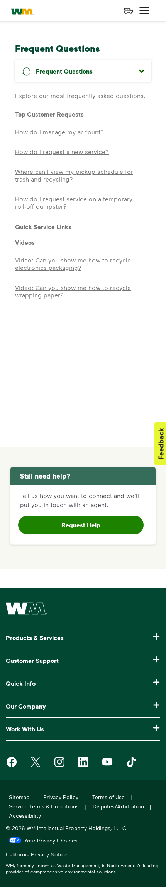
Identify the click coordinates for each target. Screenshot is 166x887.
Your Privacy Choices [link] (51, 840)
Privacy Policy (60, 797)
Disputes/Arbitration (118, 806)
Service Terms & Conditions (44, 806)
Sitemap (19, 797)
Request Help (80, 525)
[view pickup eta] (128, 10)
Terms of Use (108, 797)
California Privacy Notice (37, 855)
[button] (144, 10)
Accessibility (25, 815)
